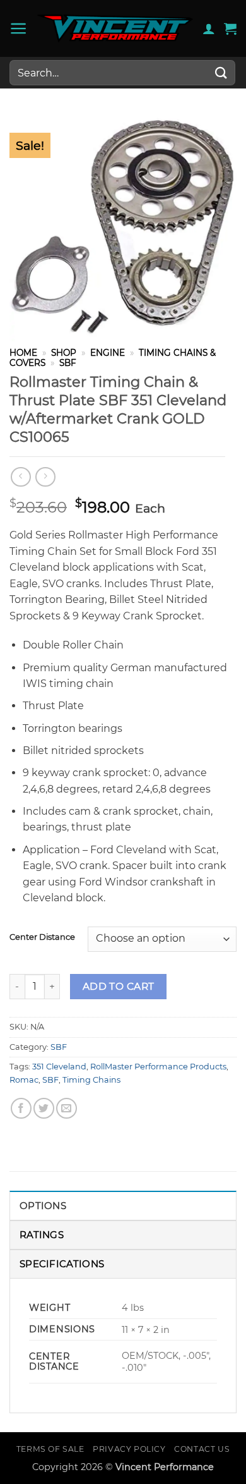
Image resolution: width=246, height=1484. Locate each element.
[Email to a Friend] (66, 1108)
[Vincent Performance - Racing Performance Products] (115, 28)
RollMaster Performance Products (158, 1066)
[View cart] (230, 28)
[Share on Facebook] (21, 1108)
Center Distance (42, 937)
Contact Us (202, 1449)
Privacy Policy (129, 1449)
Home (23, 353)
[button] (18, 28)
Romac (23, 1080)
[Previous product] (45, 477)
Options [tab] (43, 1206)
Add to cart (119, 986)
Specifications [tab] (62, 1264)
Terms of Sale (50, 1449)
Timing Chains (91, 1080)
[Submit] (221, 72)
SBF (67, 363)
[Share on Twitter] (43, 1108)
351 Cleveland (59, 1066)
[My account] (208, 28)
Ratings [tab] (42, 1235)
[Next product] (20, 477)
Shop (63, 353)
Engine (107, 353)
